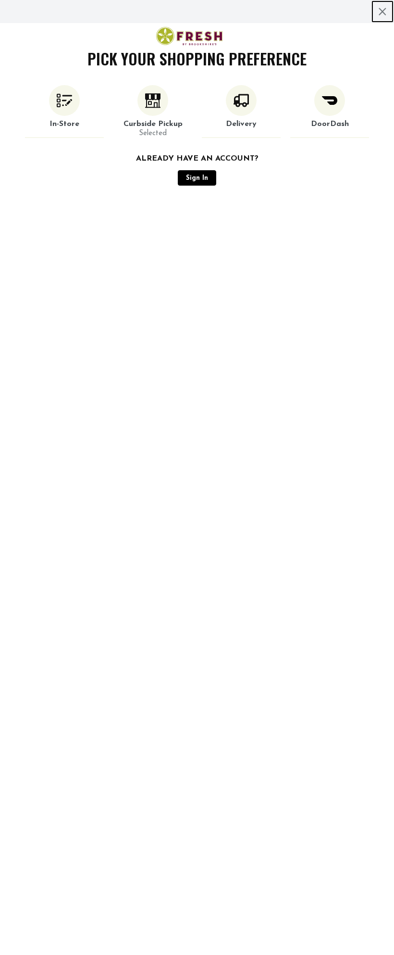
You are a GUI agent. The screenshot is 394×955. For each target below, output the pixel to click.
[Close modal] (382, 11)
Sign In (197, 178)
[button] (64, 111)
